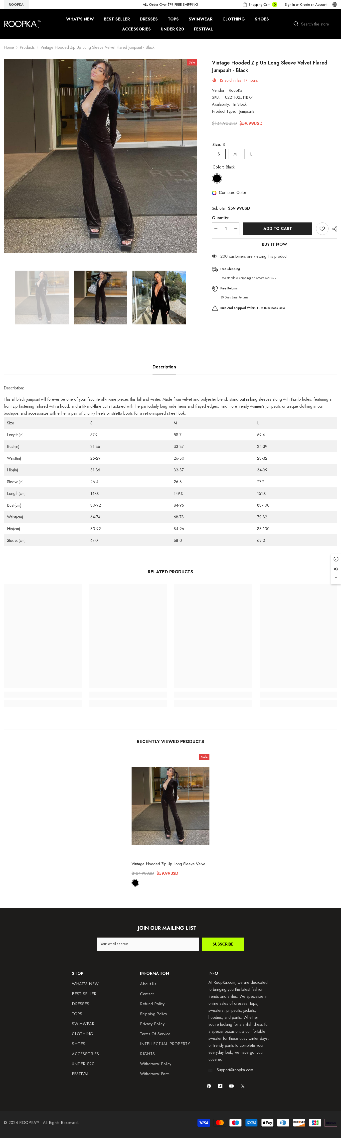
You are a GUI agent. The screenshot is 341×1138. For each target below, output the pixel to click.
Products (27, 47)
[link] (43, 695)
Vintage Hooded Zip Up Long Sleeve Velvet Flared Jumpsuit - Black (169, 864)
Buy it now (274, 244)
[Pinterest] (209, 1086)
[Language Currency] (334, 4)
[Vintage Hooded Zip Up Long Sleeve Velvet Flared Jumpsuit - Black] (170, 805)
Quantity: (220, 218)
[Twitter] (242, 1086)
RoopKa (235, 90)
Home (9, 47)
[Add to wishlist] (322, 228)
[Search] (313, 24)
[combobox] (313, 24)
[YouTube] (231, 1086)
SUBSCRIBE (223, 944)
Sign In (290, 4)
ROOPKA (16, 4)
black (135, 883)
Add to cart (277, 228)
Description (164, 367)
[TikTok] (220, 1086)
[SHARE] (333, 229)
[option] (100, 156)
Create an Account (313, 4)
